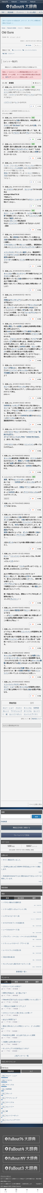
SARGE (22, 346)
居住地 (15, 237)
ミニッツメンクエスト (30, 50)
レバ (16, 102)
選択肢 (17, 610)
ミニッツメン (18, 50)
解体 (29, 331)
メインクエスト (9, 252)
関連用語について (37, 719)
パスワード (12, 95)
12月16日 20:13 (37, 946)
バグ (10, 341)
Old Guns (16, 125)
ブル (27, 133)
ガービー (7, 437)
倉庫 (11, 463)
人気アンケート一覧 (22, 1056)
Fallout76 (5, 2)
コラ (11, 561)
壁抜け (6, 173)
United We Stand (32, 437)
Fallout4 (14, 2)
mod (8, 331)
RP (24, 310)
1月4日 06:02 (37, 912)
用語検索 (10, 12)
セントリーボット (19, 479)
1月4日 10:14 (37, 905)
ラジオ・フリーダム (11, 165)
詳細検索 (4, 821)
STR (27, 576)
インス (19, 252)
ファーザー (8, 260)
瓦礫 (22, 668)
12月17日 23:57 (37, 953)
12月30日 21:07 (36, 919)
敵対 (11, 218)
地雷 (33, 655)
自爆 (30, 415)
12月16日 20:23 (37, 960)
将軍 (36, 152)
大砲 (17, 120)
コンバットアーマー (28, 247)
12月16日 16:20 (36, 966)
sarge (31, 307)
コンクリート (21, 273)
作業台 (6, 300)
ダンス (6, 519)
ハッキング (15, 405)
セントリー (11, 307)
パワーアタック (9, 584)
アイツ (28, 487)
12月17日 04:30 (37, 925)
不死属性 (7, 373)
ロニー (30, 173)
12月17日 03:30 (37, 932)
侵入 (19, 663)
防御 (21, 670)
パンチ (22, 566)
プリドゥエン (21, 535)
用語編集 (29, 45)
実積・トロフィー (9, 53)
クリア (34, 339)
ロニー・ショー (34, 199)
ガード (29, 579)
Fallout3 (32, 2)
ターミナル (30, 95)
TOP (3, 12)
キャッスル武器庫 (16, 168)
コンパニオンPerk (18, 437)
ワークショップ (18, 89)
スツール (34, 458)
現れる (12, 368)
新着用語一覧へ (21, 971)
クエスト (7, 125)
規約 (6, 77)
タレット (13, 221)
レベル (30, 213)
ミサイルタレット (10, 244)
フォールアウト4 (30, 312)
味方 (29, 670)
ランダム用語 (31, 12)
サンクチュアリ (15, 300)
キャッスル (8, 89)
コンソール (28, 189)
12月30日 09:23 (37, 939)
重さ (36, 586)
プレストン (14, 599)
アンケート (20, 12)
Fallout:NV (23, 2)
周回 (10, 326)
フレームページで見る (21, 835)
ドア (24, 331)
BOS (16, 525)
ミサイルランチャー (22, 149)
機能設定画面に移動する (21, 827)
